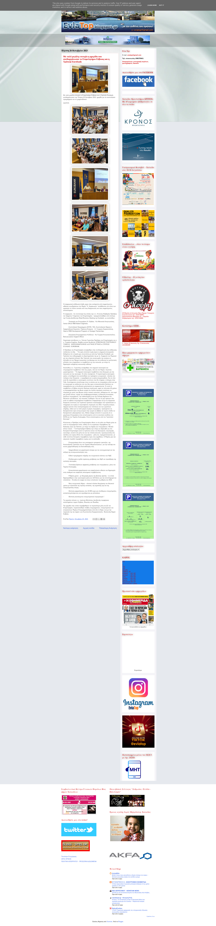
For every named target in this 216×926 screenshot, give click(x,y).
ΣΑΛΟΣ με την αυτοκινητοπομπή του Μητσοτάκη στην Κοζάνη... (131, 892)
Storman (109, 921)
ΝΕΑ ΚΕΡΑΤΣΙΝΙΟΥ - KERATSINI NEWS (125, 891)
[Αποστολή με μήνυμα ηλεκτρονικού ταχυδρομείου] (94, 519)
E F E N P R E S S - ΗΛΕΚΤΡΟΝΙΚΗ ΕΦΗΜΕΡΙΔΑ (129, 882)
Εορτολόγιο (138, 670)
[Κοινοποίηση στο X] (99, 519)
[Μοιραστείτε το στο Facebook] (101, 519)
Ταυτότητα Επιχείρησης (68, 856)
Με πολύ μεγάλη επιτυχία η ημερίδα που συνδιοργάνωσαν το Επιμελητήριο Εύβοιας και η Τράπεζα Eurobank (86, 59)
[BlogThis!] (96, 519)
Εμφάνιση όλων (151, 916)
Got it (161, 5)
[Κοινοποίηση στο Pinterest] (104, 519)
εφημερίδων (143, 627)
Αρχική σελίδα (88, 528)
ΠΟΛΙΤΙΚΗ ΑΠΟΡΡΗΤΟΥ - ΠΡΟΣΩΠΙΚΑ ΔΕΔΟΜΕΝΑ (79, 861)
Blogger (120, 921)
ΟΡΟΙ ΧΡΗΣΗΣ (66, 859)
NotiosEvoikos (117, 908)
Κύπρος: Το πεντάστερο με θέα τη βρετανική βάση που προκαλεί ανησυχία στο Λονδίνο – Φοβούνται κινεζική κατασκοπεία (128, 901)
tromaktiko (115, 873)
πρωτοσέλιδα (134, 627)
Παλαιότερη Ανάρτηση (108, 528)
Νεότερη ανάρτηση (70, 528)
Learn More (152, 5)
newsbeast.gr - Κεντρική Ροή (122, 898)
